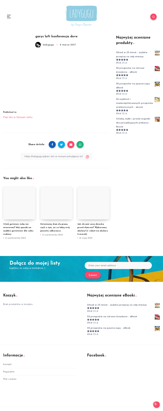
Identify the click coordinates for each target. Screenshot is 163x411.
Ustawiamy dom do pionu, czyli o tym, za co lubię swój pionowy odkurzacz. (55, 227)
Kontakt (7, 364)
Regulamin (9, 371)
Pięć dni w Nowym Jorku (17, 117)
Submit (93, 275)
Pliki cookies (10, 379)
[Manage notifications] (155, 404)
